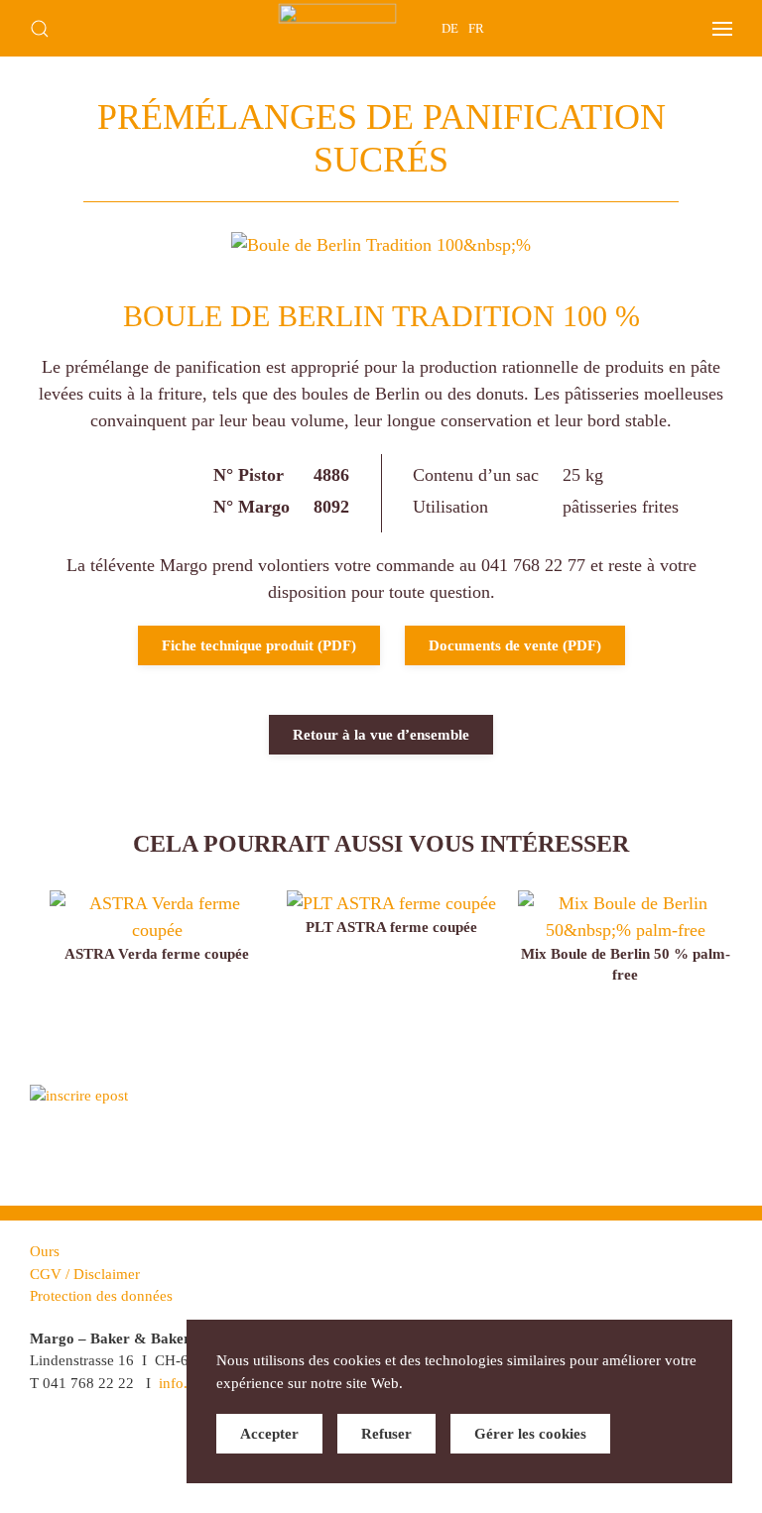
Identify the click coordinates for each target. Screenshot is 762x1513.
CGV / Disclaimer (85, 1274)
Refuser (386, 1434)
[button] (40, 28)
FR (476, 28)
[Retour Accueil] (338, 28)
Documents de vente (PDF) (515, 645)
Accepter (269, 1434)
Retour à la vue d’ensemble (381, 735)
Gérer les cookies (530, 1434)
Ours (45, 1251)
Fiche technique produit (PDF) (259, 645)
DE (450, 28)
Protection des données (101, 1296)
